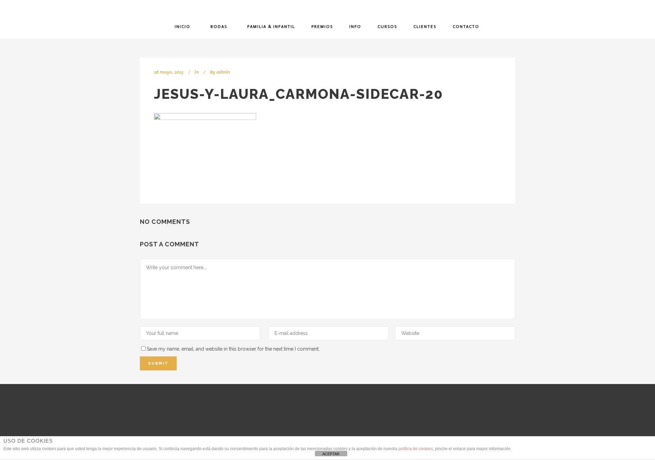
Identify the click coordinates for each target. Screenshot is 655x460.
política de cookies (415, 448)
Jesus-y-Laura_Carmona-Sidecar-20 (298, 94)
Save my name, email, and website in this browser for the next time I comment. (233, 349)
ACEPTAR (330, 454)
